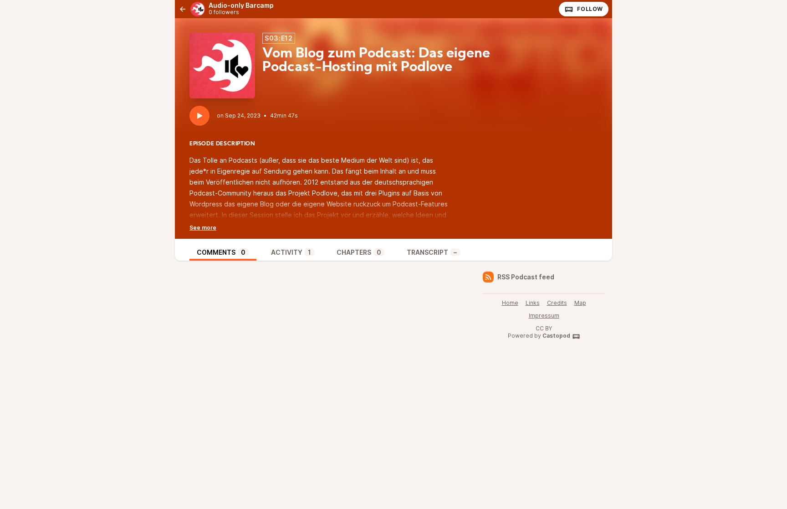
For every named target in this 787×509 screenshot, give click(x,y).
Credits (557, 302)
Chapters (359, 252)
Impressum (544, 315)
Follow (590, 8)
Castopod (556, 335)
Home (510, 302)
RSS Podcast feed (525, 277)
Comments (221, 252)
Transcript (432, 252)
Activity (291, 252)
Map (580, 302)
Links (533, 302)
